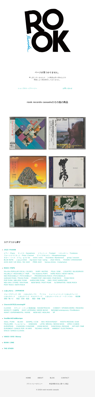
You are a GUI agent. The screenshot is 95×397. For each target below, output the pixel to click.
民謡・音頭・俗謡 (22, 299)
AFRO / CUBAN (73, 324)
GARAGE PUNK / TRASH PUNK (16, 278)
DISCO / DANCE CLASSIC (14, 331)
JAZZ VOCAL (55, 260)
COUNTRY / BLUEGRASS (73, 271)
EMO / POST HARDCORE (58, 280)
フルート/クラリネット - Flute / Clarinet (19, 255)
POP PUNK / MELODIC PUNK (15, 280)
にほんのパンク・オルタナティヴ (30, 296)
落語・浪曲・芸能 (38, 299)
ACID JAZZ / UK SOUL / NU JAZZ (17, 262)
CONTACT (65, 378)
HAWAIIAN (33, 324)
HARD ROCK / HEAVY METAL (62, 274)
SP (54, 312)
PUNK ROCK (69, 278)
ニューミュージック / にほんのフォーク (63, 294)
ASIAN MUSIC (42, 326)
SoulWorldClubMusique (13, 318)
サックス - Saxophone (26, 253)
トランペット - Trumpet (47, 253)
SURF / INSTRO (42, 271)
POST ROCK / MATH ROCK (14, 285)
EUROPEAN (8, 326)
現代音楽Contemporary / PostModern (65, 310)
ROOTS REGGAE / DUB (69, 322)
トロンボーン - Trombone (68, 253)
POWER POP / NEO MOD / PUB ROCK (46, 278)
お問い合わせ (67, 88)
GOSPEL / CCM (32, 322)
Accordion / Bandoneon (55, 258)
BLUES (20, 322)
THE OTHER (9, 348)
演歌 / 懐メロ (8, 299)
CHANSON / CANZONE (25, 326)
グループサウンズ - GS (12, 294)
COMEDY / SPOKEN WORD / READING (68, 308)
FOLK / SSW (55, 271)
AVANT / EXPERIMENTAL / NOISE (17, 312)
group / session (73, 258)
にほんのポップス (30, 294)
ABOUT (40, 378)
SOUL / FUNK (9, 322)
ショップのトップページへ (27, 88)
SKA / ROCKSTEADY (49, 322)
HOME (28, 378)
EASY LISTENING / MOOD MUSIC (35, 310)
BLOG (52, 378)
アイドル (43, 294)
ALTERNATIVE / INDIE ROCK (65, 282)
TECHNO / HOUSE (42, 328)
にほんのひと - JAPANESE (14, 291)
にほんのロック (9, 296)
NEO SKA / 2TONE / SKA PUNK (16, 282)
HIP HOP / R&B (78, 326)
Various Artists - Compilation (56, 262)
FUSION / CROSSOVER (72, 260)
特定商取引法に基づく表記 (59, 384)
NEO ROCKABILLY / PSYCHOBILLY (18, 276)
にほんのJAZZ (21, 260)
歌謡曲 (78, 296)
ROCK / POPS (9, 268)
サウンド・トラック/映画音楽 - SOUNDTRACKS (32, 308)
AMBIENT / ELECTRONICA (62, 328)
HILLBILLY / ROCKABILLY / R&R (16, 274)
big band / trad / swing (38, 260)
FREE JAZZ (37, 262)
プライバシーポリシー (34, 384)
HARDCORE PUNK (37, 280)
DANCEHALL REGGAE (60, 326)
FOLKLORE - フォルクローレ (15, 324)
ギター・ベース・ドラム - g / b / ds (17, 258)
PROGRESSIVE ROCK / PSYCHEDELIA (50, 276)
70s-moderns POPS (40, 274)
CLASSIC (7, 308)
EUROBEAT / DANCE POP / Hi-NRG (18, 328)
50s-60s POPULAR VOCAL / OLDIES (18, 271)
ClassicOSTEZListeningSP (14, 304)
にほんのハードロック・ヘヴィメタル (59, 296)
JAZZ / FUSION (10, 250)
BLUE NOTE (8, 260)
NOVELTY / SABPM (11, 310)
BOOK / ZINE (9, 342)
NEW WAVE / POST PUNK (41, 282)
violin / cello (38, 258)
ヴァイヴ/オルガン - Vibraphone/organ (51, 255)
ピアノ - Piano (9, 253)
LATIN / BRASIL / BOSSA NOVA (52, 324)
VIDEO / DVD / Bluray (12, 337)
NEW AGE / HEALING (41, 312)
